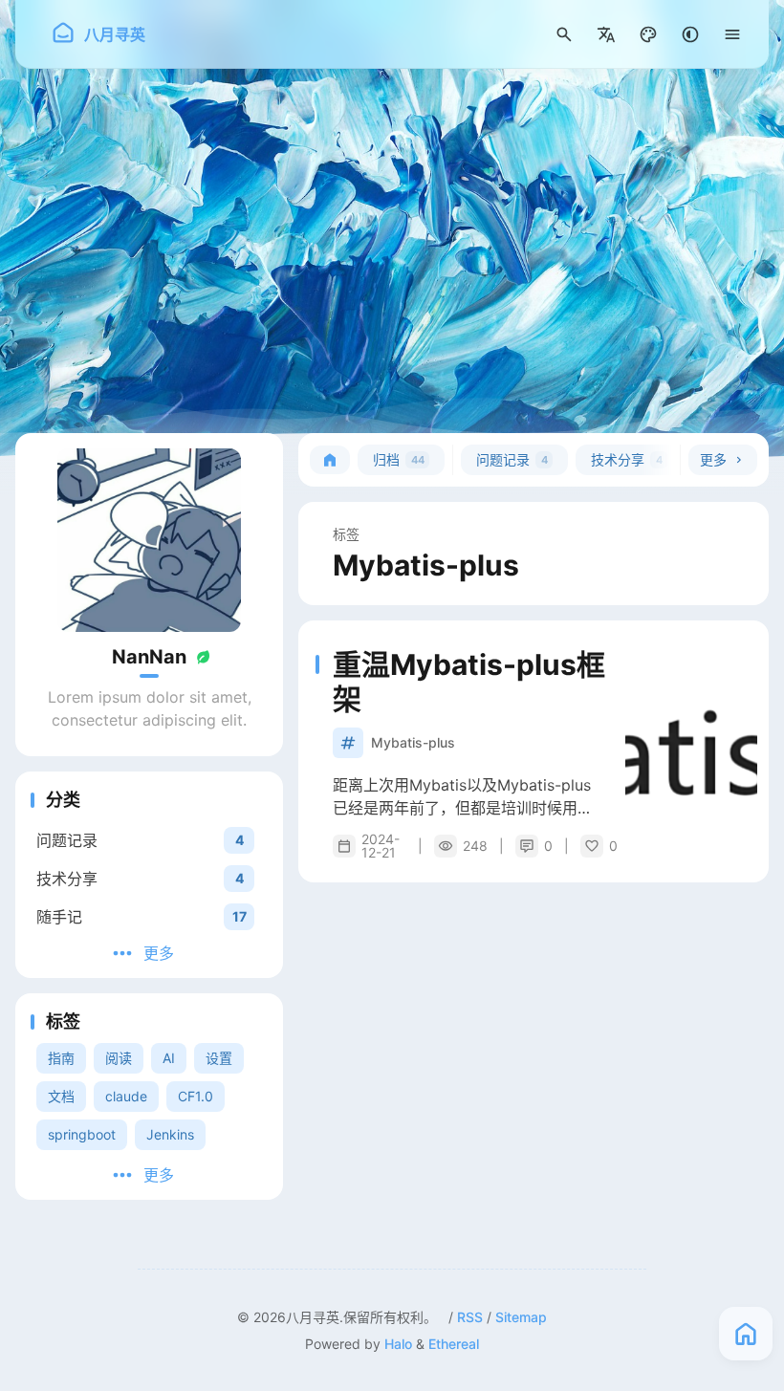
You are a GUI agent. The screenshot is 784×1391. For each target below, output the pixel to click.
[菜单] (732, 34)
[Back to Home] (746, 1333)
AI (169, 1058)
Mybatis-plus (413, 742)
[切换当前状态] (203, 656)
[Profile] (149, 540)
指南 (61, 1058)
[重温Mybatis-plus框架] (691, 751)
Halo (398, 1344)
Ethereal (453, 1344)
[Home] (330, 460)
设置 (219, 1058)
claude (126, 1096)
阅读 (118, 1058)
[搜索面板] (564, 34)
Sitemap (521, 1317)
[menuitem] (606, 34)
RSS (470, 1317)
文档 (61, 1096)
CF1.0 (195, 1096)
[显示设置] (648, 34)
